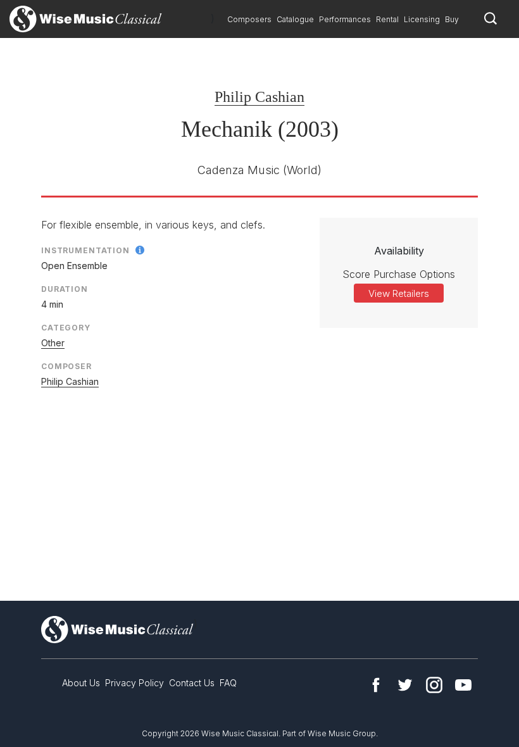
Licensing (422, 19)
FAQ (228, 682)
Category (66, 327)
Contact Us (192, 682)
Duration (64, 289)
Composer (66, 366)
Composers (249, 19)
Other (53, 342)
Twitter (405, 685)
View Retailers (398, 293)
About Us (81, 682)
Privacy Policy (134, 682)
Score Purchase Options (398, 274)
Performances (345, 19)
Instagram (434, 685)
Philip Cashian (259, 97)
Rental (387, 19)
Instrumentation (85, 250)
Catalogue (295, 19)
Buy (452, 19)
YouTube (463, 685)
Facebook (376, 685)
